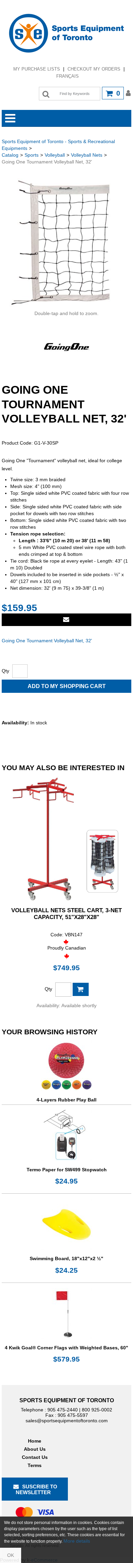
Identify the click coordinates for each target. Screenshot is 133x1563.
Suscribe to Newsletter (36, 1489)
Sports (32, 155)
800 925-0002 (97, 1409)
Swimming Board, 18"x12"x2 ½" (66, 1258)
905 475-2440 (62, 1409)
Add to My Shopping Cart (67, 686)
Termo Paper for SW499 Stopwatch (67, 1169)
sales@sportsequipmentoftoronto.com (67, 1420)
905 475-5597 (73, 1415)
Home (34, 1441)
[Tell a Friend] (66, 619)
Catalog (10, 155)
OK (10, 1555)
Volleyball (55, 155)
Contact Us (35, 1457)
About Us (35, 1449)
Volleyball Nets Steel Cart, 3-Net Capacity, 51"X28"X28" (66, 913)
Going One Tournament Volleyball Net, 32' (47, 640)
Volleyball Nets (86, 155)
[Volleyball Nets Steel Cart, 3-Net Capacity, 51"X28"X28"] (66, 838)
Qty (5, 670)
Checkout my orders (94, 69)
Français (67, 76)
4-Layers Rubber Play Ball (66, 1099)
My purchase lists (36, 69)
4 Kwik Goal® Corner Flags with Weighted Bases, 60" (66, 1347)
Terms (35, 1465)
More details (76, 1541)
